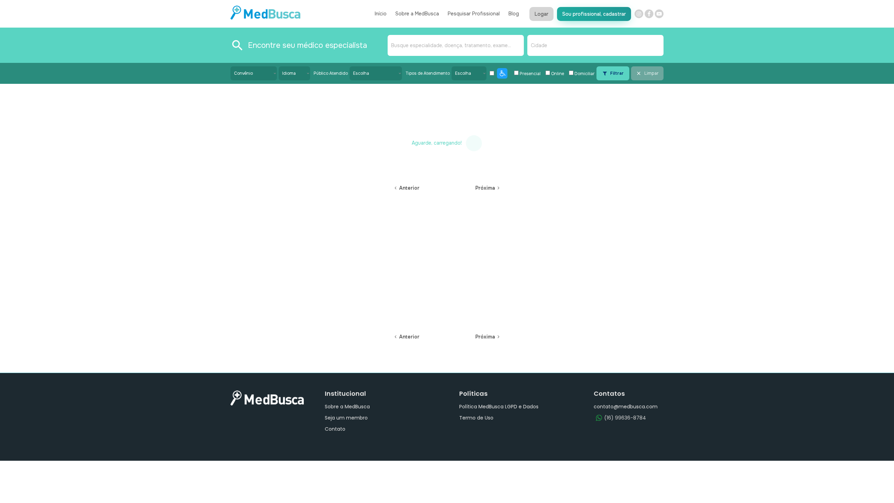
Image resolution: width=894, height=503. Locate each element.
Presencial (530, 73)
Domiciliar (584, 73)
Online (557, 73)
